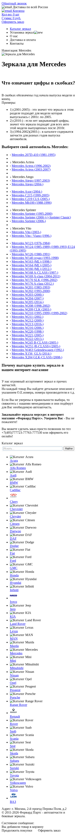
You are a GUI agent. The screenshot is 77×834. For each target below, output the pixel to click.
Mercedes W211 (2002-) (27, 317)
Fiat (12, 553)
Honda (14, 575)
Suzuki (14, 768)
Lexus (14, 631)
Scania (14, 738)
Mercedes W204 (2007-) (28, 298)
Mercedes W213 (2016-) (28, 324)
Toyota (14, 775)
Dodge (14, 546)
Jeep (13, 609)
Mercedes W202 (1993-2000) (31, 291)
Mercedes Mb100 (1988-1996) (32, 202)
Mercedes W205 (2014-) (28, 302)
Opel (13, 682)
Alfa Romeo (18, 468)
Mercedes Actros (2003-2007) (31, 169)
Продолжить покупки (17, 830)
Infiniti (14, 590)
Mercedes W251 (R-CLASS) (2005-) (36, 346)
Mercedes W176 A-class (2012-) (33, 283)
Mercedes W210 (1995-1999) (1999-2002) (39, 313)
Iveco (13, 601)
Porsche (15, 697)
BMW (14, 482)
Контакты (17, 43)
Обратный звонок (14, 3)
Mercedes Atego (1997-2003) (31, 180)
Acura (14, 460)
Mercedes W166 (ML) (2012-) (31, 269)
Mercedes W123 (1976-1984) (31, 243)
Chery (14, 501)
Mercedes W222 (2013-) (28, 339)
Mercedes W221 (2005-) (28, 335)
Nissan (14, 675)
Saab (13, 731)
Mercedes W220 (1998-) (28, 331)
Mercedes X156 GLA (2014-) (31, 353)
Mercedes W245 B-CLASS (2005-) (35, 342)
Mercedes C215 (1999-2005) (30, 195)
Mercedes (16, 653)
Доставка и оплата (23, 40)
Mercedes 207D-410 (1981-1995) (33, 154)
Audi (13, 475)
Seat (12, 746)
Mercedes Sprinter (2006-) (29, 221)
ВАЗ (13, 802)
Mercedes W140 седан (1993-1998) (35, 258)
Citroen (15, 524)
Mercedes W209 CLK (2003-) (31, 309)
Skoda (14, 753)
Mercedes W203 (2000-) (28, 294)
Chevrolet (16, 509)
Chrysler (15, 516)
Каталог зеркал (20, 28)
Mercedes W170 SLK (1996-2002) (34, 280)
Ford (13, 560)
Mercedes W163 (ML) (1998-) (31, 261)
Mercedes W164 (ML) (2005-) (31, 265)
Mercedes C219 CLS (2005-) (31, 199)
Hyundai (15, 582)
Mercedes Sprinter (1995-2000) (32, 213)
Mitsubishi (16, 668)
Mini (13, 660)
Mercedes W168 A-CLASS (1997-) (35, 272)
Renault (15, 716)
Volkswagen (18, 782)
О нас (14, 36)
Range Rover (18, 705)
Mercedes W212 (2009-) (28, 320)
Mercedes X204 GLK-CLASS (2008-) (37, 357)
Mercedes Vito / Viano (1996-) (31, 235)
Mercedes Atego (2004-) (27, 184)
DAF (13, 538)
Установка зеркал (22, 32)
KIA (13, 616)
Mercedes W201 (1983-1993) (31, 287)
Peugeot (15, 690)
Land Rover (17, 624)
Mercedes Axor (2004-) (27, 191)
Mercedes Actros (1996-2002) (31, 166)
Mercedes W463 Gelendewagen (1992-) (38, 350)
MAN (14, 638)
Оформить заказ (49, 830)
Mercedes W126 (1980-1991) (31, 254)
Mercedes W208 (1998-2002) (31, 305)
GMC (13, 568)
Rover (14, 724)
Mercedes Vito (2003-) (26, 232)
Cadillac (15, 490)
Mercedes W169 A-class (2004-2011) (36, 276)
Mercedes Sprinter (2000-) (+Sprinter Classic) (41, 217)
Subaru (14, 760)
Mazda (14, 646)
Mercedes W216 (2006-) (28, 328)
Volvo (14, 790)
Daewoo (15, 531)
